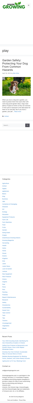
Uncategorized (6, 323)
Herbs (4, 248)
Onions (4, 279)
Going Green (6, 232)
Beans (4, 193)
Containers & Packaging (9, 204)
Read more (17, 111)
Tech (3, 315)
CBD (3, 201)
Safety (4, 302)
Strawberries (6, 305)
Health (4, 245)
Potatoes (5, 294)
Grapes (4, 235)
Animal (6, 116)
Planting (4, 292)
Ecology (4, 212)
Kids (3, 261)
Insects (4, 256)
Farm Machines (7, 222)
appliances (5, 191)
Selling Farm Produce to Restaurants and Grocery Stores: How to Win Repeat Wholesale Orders (15, 347)
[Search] (27, 125)
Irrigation (5, 258)
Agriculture (5, 183)
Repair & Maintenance (9, 297)
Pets (3, 289)
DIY (3, 209)
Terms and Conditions (12, 400)
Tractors (4, 320)
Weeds (4, 328)
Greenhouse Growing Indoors (11, 237)
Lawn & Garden (7, 269)
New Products (6, 276)
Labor (4, 263)
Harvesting (5, 243)
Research (5, 300)
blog (3, 196)
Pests (4, 287)
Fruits (4, 227)
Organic (4, 281)
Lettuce (4, 271)
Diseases (5, 206)
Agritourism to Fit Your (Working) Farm (14, 361)
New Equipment (7, 274)
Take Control (6, 313)
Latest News (6, 266)
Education (5, 214)
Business (5, 199)
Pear (3, 284)
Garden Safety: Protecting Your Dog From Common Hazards (15, 65)
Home (4, 250)
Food (3, 225)
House (4, 253)
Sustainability (6, 307)
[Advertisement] (16, 27)
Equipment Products (8, 217)
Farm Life (5, 219)
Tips (3, 318)
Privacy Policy (22, 400)
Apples (4, 188)
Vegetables (5, 325)
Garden (4, 230)
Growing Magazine (8, 240)
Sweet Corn (6, 310)
